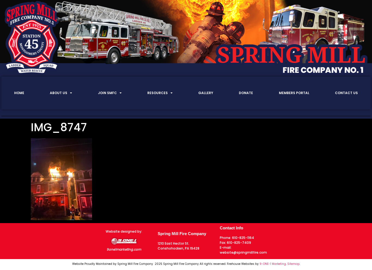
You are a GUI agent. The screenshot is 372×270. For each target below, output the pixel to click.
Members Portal (294, 93)
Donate (246, 93)
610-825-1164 (243, 237)
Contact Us (346, 93)
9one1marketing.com (124, 249)
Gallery (205, 93)
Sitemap (293, 264)
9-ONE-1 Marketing (273, 264)
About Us (58, 93)
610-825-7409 (239, 242)
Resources (157, 93)
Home (19, 93)
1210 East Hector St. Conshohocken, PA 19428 (178, 246)
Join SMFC (107, 93)
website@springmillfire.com (243, 252)
